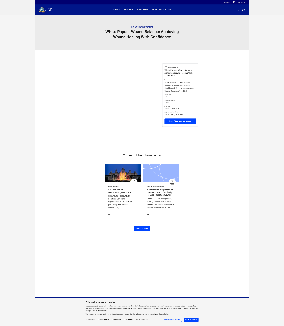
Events (116, 10)
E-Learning (143, 10)
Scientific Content (161, 10)
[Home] (46, 10)
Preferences (104, 320)
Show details (140, 320)
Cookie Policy (164, 314)
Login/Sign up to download (180, 121)
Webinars (129, 10)
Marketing (129, 320)
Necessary (91, 320)
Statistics (117, 320)
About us (227, 2)
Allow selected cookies (172, 320)
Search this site (142, 229)
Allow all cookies (191, 320)
